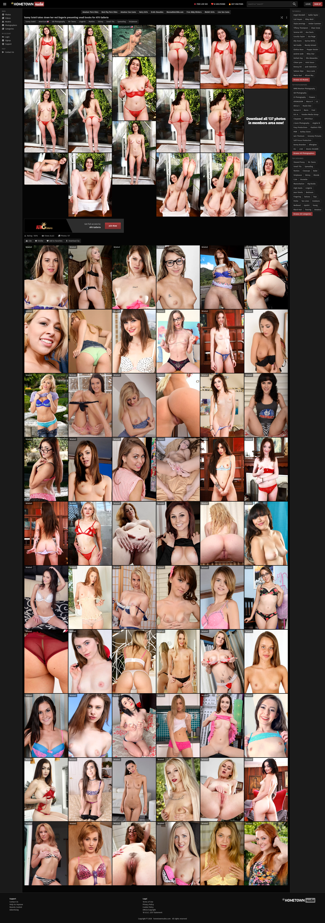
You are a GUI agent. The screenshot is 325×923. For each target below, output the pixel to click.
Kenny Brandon (300, 145)
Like (30, 241)
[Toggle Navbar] (5, 4)
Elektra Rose (299, 49)
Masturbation (299, 184)
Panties (92, 22)
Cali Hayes (298, 19)
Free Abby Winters (194, 12)
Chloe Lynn (298, 62)
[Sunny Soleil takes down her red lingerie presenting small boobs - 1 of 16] (46, 57)
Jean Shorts (298, 192)
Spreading (122, 22)
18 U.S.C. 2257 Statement (152, 912)
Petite (296, 201)
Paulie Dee (307, 106)
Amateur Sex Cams (128, 12)
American (42, 22)
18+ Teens (72, 22)
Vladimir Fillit (316, 127)
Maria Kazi (298, 75)
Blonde (316, 175)
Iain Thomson (299, 136)
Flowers (312, 97)
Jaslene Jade (299, 54)
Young (315, 205)
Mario (306, 110)
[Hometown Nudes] (27, 4)
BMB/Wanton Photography (304, 89)
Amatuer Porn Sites (90, 12)
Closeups (306, 171)
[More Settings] (286, 17)
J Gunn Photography (301, 123)
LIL (317, 101)
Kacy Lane (311, 71)
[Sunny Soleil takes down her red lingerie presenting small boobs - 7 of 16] (46, 121)
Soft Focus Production (302, 140)
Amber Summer (314, 24)
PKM (295, 132)
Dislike (40, 241)
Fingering (297, 197)
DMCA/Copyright (149, 910)
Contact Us (14, 902)
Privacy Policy (148, 904)
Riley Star (310, 54)
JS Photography (300, 97)
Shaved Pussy (299, 162)
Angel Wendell (299, 15)
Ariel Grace (309, 62)
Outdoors (316, 201)
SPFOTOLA (308, 119)
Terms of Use (148, 902)
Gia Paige (311, 37)
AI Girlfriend (218, 4)
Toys (315, 197)
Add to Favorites (55, 241)
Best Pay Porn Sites (109, 12)
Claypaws (297, 119)
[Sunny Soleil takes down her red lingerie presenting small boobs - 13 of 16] (90, 185)
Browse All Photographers (304, 153)
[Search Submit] (294, 4)
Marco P (309, 101)
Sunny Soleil (31, 22)
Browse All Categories (302, 214)
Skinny (100, 22)
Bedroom (309, 192)
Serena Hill (298, 32)
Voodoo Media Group (310, 114)
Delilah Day (298, 58)
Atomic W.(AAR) (312, 149)
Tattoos (307, 197)
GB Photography (58, 22)
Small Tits (110, 22)
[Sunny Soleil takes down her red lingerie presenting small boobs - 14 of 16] (178, 185)
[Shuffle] (281, 17)
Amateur (317, 210)
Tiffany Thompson (301, 28)
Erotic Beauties (157, 12)
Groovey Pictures (314, 136)
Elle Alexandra (312, 58)
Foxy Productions (300, 127)
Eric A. (296, 114)
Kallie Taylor (313, 15)
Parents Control (16, 907)
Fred (313, 110)
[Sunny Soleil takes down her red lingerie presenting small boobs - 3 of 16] (178, 57)
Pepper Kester (312, 49)
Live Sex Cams (223, 12)
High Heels (298, 188)
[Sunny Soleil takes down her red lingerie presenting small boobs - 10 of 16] (222, 121)
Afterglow (313, 145)
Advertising (14, 910)
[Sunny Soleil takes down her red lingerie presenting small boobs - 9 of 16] (178, 121)
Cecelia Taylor (299, 37)
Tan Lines (305, 201)
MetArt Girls (210, 12)
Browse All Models (301, 80)
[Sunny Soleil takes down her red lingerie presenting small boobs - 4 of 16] (222, 57)
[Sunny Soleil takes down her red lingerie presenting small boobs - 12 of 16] (46, 169)
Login (308, 4)
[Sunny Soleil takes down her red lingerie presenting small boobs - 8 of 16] (90, 121)
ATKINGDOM (298, 101)
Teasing (308, 210)
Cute (295, 179)
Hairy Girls (143, 12)
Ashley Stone (305, 132)
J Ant (301, 149)
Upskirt (307, 205)
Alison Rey (309, 75)
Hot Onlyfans (236, 4)
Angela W (316, 123)
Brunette (303, 179)
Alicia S (296, 106)
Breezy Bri (298, 67)
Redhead (297, 205)
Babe (315, 171)
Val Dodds (298, 45)
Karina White (310, 41)
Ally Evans (298, 41)
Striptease (133, 22)
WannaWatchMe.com (175, 12)
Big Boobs (311, 184)
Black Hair (298, 210)
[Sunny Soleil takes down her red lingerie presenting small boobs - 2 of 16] (90, 57)
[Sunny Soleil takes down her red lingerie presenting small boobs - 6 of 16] (134, 89)
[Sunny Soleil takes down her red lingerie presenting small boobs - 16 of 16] (266, 185)
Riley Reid (309, 19)
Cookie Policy (148, 907)
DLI (295, 149)
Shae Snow (315, 28)
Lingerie (82, 22)
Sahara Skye (299, 71)
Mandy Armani (310, 45)
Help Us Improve (16, 904)
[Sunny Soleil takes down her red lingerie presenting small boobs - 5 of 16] (266, 57)
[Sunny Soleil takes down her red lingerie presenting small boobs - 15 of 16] (222, 185)
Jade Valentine (311, 67)
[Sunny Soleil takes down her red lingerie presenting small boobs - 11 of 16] (134, 153)
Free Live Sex (202, 4)
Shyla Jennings (299, 24)
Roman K (297, 110)
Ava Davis (310, 32)
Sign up (317, 4)
